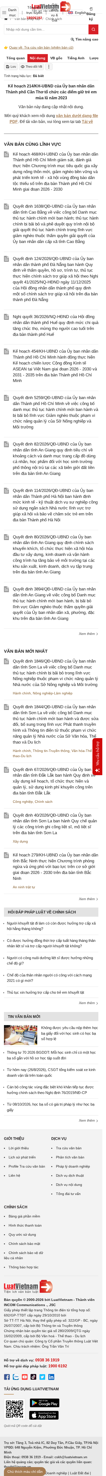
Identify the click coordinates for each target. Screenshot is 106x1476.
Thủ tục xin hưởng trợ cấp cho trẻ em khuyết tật (45, 992)
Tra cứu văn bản (69, 1148)
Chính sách (44, 802)
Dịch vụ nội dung (69, 1185)
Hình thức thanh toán (25, 1225)
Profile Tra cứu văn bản (27, 1166)
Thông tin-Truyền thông (51, 751)
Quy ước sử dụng (22, 1234)
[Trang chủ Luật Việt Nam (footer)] (51, 1286)
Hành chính (22, 693)
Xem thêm (87, 634)
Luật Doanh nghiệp (52, 1473)
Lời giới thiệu (19, 1148)
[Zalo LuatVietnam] (16, 1377)
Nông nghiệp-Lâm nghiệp (52, 693)
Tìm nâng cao (86, 39)
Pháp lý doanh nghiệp (73, 1166)
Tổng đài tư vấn (68, 1194)
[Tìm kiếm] (93, 29)
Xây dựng (20, 841)
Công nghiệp (23, 802)
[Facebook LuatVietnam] (7, 1377)
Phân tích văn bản (70, 1157)
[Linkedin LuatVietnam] (51, 1377)
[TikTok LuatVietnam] (33, 1377)
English (79, 13)
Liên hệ (14, 1175)
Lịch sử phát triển (22, 1157)
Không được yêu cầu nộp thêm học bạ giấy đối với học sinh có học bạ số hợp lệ (69, 1033)
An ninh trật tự (24, 887)
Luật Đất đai (79, 1473)
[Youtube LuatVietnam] (25, 1377)
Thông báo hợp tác (23, 1267)
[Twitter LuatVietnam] (42, 1377)
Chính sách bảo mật (24, 1244)
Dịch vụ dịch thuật (70, 1175)
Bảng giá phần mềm (24, 1216)
